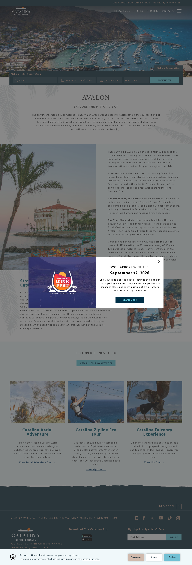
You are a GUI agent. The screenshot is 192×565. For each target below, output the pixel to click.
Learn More (130, 300)
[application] (96, 557)
